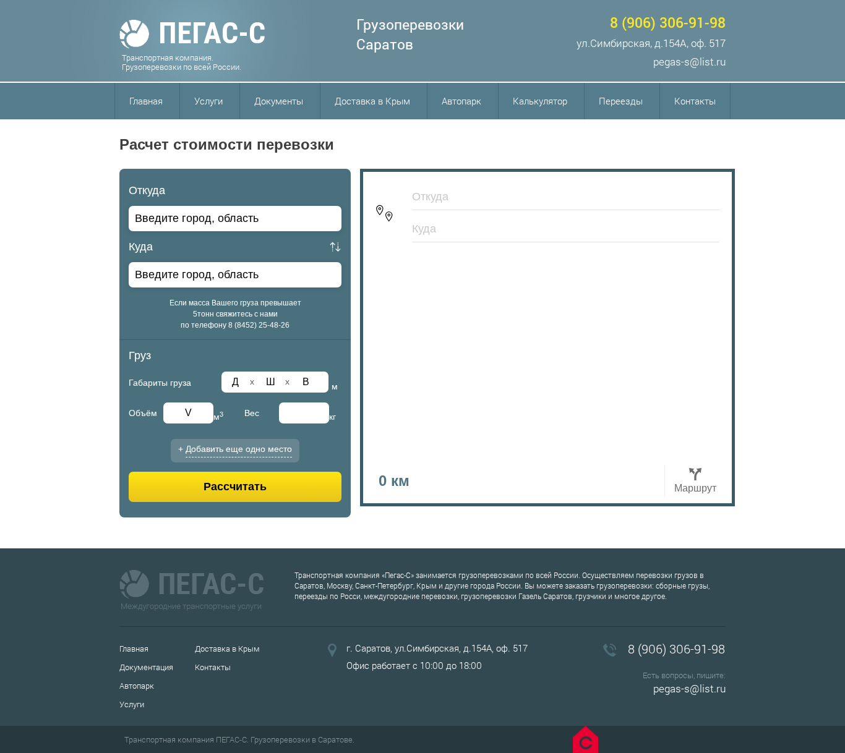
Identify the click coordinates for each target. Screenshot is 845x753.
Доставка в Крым (372, 101)
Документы (278, 101)
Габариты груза (160, 383)
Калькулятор (540, 101)
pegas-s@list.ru (689, 61)
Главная (146, 101)
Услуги (208, 101)
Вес (251, 413)
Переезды (621, 101)
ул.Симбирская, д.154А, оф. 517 (651, 43)
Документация (146, 667)
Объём (143, 413)
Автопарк (461, 101)
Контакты (695, 101)
